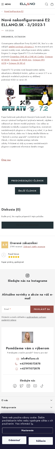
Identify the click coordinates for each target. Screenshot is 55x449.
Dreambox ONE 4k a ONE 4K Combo (27, 56)
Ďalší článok (27, 190)
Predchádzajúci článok (27, 180)
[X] (21, 386)
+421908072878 (30, 363)
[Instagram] (28, 386)
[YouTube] (35, 386)
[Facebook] (14, 386)
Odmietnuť (14, 440)
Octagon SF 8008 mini (21, 59)
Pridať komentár (27, 225)
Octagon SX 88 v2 (17, 63)
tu (32, 423)
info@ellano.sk (30, 358)
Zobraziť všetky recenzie (34, 246)
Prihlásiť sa (42, 309)
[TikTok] (42, 386)
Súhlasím (41, 441)
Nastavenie (27, 430)
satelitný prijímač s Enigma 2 (21, 46)
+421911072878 (30, 368)
